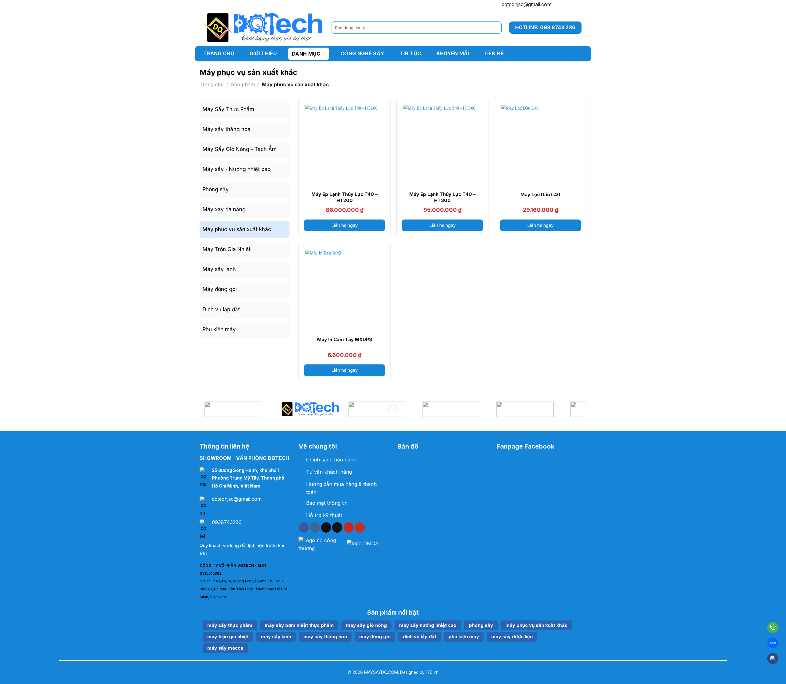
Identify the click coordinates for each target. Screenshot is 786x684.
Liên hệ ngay (345, 225)
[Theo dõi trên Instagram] (315, 527)
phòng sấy (481, 625)
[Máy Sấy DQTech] (261, 27)
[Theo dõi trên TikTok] (566, 4)
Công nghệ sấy (362, 53)
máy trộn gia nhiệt (228, 636)
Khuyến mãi (453, 53)
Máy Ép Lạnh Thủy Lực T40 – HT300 (442, 197)
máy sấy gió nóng (366, 625)
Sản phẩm (243, 84)
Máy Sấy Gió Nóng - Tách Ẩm (240, 149)
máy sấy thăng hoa (325, 636)
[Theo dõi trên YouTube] (360, 527)
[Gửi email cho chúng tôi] (574, 4)
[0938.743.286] (772, 628)
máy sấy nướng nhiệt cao (428, 625)
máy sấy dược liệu (512, 636)
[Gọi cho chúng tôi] (582, 4)
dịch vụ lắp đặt (419, 636)
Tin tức (410, 53)
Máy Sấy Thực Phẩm (228, 109)
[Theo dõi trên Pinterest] (349, 527)
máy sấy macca (225, 648)
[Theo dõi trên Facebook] (558, 4)
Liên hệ (494, 53)
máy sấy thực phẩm (229, 625)
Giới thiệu (263, 53)
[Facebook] (772, 658)
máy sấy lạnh (276, 636)
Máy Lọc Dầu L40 (540, 194)
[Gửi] (496, 27)
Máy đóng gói (220, 289)
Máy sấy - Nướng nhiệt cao (236, 169)
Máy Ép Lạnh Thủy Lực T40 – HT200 (344, 197)
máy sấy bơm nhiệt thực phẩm (299, 625)
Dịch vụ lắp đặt (221, 309)
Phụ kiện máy (219, 329)
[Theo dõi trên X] (337, 527)
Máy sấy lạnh (219, 269)
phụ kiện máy (464, 636)
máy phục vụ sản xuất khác (536, 625)
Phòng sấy (216, 189)
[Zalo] (772, 644)
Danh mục (306, 54)
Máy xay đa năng (224, 209)
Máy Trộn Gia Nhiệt (227, 249)
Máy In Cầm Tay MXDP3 (344, 339)
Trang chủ (218, 53)
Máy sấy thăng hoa (227, 129)
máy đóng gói (375, 636)
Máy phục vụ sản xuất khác (237, 229)
